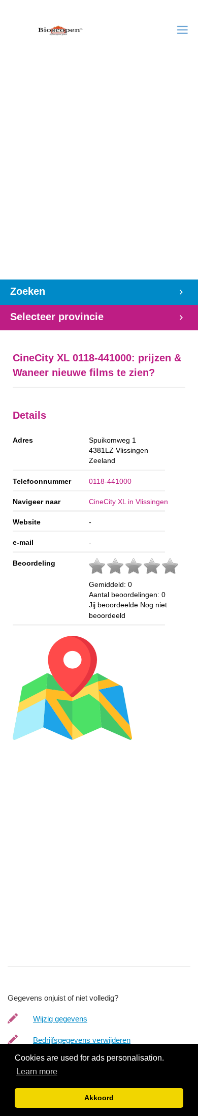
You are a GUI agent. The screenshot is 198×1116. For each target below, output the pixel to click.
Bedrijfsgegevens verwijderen (81, 1040)
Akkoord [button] (99, 1098)
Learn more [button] (36, 1071)
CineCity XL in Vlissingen (128, 502)
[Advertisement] (99, 175)
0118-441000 (110, 481)
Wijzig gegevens (60, 1018)
